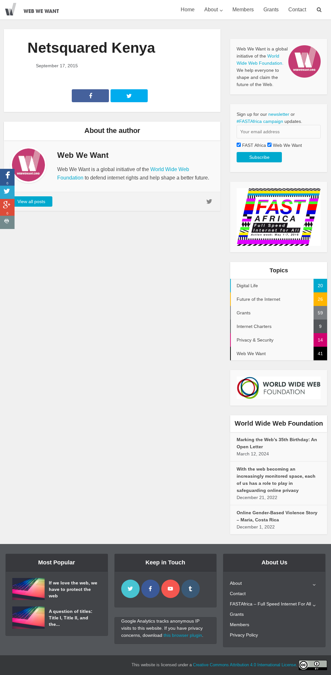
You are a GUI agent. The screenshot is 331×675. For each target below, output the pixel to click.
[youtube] (170, 589)
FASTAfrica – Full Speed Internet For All (270, 603)
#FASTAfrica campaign (260, 121)
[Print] (7, 222)
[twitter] (130, 589)
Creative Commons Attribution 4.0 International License (244, 664)
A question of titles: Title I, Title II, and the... (70, 618)
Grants (271, 9)
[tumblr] (190, 589)
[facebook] (150, 589)
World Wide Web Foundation (279, 423)
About (211, 9)
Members (243, 9)
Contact (297, 9)
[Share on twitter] (7, 192)
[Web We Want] (36, 8)
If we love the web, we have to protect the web (73, 589)
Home (188, 9)
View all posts (31, 201)
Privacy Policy (244, 634)
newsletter (278, 114)
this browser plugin (183, 635)
